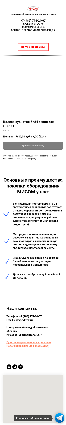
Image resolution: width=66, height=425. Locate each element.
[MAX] (14, 366)
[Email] (9, 366)
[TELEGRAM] (20, 366)
